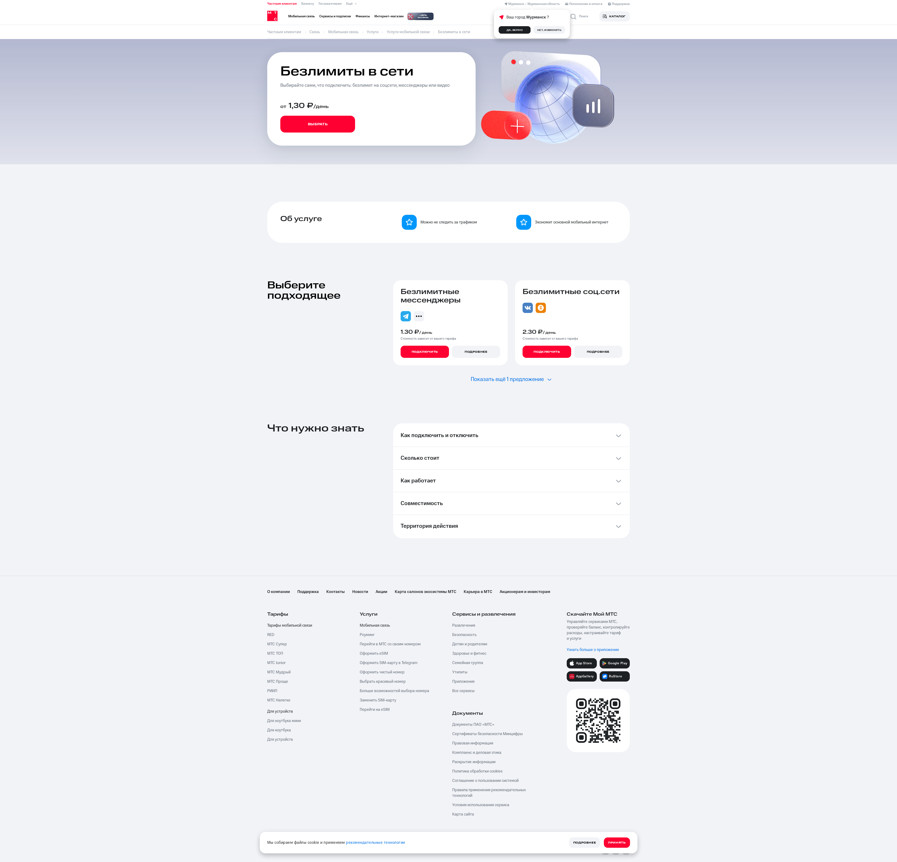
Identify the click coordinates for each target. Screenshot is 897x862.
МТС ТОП (275, 653)
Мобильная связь (375, 625)
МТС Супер (277, 644)
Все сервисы (463, 691)
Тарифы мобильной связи (289, 625)
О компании (278, 592)
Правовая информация (472, 743)
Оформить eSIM (374, 653)
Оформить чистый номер (382, 672)
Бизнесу (307, 3)
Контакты (335, 592)
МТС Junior (276, 663)
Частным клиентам (282, 3)
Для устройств (280, 711)
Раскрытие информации (473, 762)
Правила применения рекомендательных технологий (489, 792)
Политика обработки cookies (477, 771)
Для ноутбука (279, 730)
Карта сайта (463, 814)
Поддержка (308, 592)
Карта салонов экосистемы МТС (425, 592)
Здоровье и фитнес (469, 653)
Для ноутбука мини (284, 721)
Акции (381, 592)
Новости (360, 592)
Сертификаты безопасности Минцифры (487, 734)
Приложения (463, 681)
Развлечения (463, 625)
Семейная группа (467, 663)
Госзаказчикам (330, 3)
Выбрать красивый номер (383, 681)
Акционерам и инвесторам (525, 592)
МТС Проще (277, 681)
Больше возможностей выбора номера (394, 691)
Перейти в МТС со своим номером (390, 644)
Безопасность (464, 635)
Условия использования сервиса (480, 805)
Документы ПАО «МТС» (473, 724)
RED (270, 635)
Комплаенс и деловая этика (476, 752)
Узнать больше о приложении (593, 650)
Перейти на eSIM (375, 709)
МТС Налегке (278, 700)
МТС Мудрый (279, 672)
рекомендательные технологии (375, 842)
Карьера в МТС (478, 592)
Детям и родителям (469, 644)
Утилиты (459, 672)
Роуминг (367, 635)
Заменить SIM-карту (378, 700)
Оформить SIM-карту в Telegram (388, 663)
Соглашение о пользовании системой (485, 780)
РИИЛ (272, 691)
